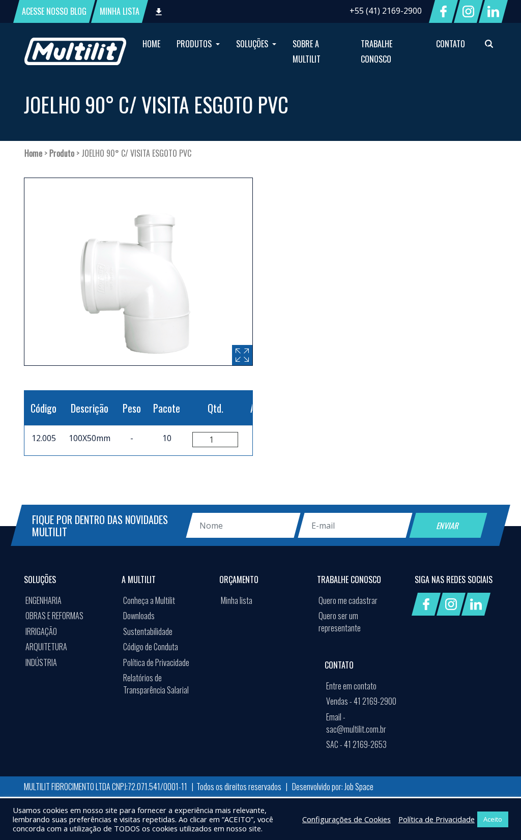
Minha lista (236, 600)
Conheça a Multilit (149, 600)
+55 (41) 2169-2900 (386, 10)
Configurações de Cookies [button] (346, 819)
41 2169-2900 (361, 701)
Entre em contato (351, 686)
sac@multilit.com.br (356, 723)
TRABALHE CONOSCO (376, 51)
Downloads (139, 616)
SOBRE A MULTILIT (307, 51)
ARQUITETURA (46, 647)
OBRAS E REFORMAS (54, 616)
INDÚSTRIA (41, 662)
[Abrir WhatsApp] (495, 814)
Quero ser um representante (340, 622)
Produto (61, 153)
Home (33, 153)
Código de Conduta (150, 647)
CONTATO (450, 44)
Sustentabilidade (147, 631)
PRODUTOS (195, 44)
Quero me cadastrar (348, 600)
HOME (151, 44)
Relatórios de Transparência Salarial (156, 684)
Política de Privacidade (156, 662)
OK (253, 772)
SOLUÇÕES (253, 44)
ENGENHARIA (43, 600)
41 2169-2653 (356, 744)
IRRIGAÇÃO (41, 631)
